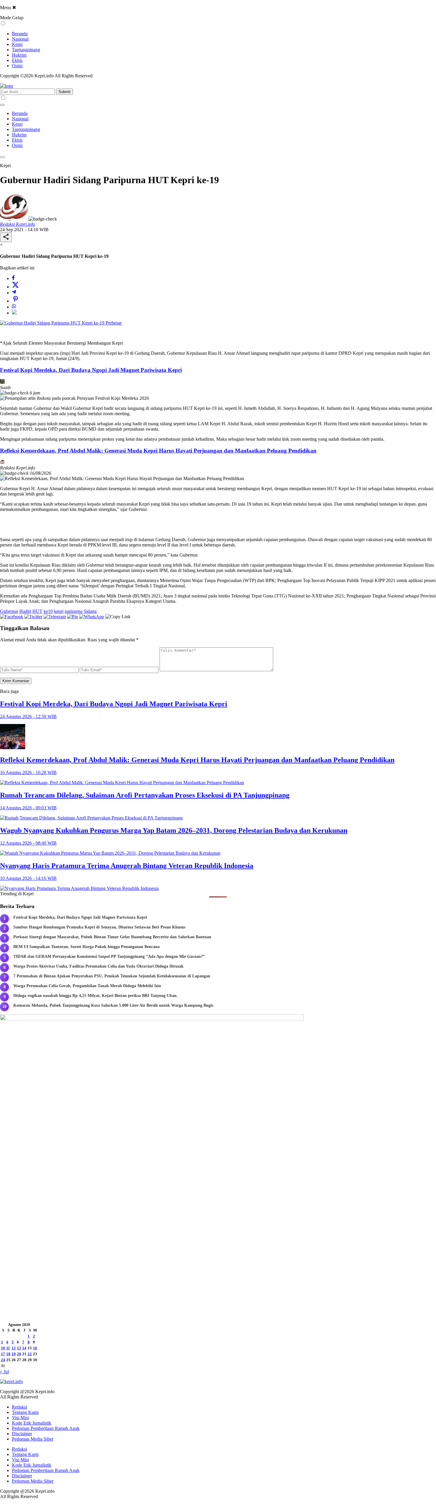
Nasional (20, 38)
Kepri (17, 44)
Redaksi (19, 1406)
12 (14, 1348)
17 (3, 1354)
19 (14, 1354)
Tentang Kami (25, 1412)
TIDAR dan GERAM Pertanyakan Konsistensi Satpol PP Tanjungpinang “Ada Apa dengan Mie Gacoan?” (109, 956)
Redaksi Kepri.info (17, 224)
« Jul (4, 1371)
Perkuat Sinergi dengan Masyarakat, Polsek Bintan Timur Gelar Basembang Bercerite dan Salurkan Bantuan (112, 937)
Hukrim (19, 54)
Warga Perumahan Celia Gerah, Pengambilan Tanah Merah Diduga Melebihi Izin (87, 986)
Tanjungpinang (26, 49)
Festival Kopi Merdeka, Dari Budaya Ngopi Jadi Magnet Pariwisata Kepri (91, 370)
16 (35, 1348)
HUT (37, 611)
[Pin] (15, 300)
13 (19, 1348)
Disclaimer (22, 1433)
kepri (58, 611)
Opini (17, 65)
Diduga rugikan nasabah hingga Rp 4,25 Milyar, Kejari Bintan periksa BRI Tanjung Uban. (95, 995)
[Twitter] (15, 286)
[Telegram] (14, 292)
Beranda (20, 33)
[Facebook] (13, 278)
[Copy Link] (14, 312)
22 (30, 1354)
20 (19, 1354)
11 (8, 1348)
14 (24, 1348)
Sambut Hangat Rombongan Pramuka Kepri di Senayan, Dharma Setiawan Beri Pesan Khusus (99, 927)
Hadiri (25, 611)
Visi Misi (20, 1417)
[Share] (6, 237)
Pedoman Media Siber (32, 1438)
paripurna (73, 611)
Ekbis (17, 60)
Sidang (90, 611)
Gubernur (9, 611)
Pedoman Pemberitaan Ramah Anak (45, 1428)
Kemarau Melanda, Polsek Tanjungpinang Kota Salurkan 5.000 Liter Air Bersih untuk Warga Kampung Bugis (113, 1005)
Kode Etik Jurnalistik (31, 1422)
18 (8, 1354)
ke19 (48, 611)
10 (3, 1348)
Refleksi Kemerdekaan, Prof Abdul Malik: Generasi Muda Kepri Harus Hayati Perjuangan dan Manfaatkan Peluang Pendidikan (158, 450)
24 (3, 1360)
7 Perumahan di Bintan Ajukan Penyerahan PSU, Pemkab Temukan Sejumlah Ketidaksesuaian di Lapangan (111, 976)
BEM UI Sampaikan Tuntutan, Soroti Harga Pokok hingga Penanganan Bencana (86, 946)
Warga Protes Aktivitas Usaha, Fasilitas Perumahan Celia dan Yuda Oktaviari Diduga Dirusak (98, 966)
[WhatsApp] (14, 306)
